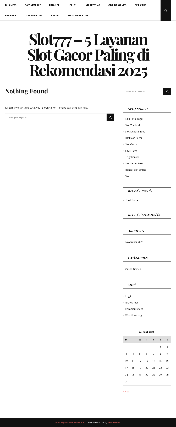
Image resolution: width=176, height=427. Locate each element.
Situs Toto (131, 150)
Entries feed (132, 302)
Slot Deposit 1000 (135, 131)
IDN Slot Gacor (133, 138)
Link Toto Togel (134, 118)
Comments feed (134, 309)
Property (11, 15)
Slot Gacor (131, 144)
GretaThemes (114, 422)
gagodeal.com (78, 15)
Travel (55, 15)
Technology (34, 15)
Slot (127, 176)
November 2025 (134, 242)
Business (10, 5)
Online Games (117, 5)
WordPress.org (133, 315)
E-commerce (33, 5)
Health (72, 5)
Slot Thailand (132, 125)
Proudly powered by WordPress (70, 422)
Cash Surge (132, 200)
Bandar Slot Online (135, 169)
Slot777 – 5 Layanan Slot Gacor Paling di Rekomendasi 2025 (88, 54)
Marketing (93, 5)
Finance (54, 5)
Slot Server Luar (134, 163)
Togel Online (132, 157)
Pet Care (140, 5)
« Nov (126, 391)
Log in (128, 296)
